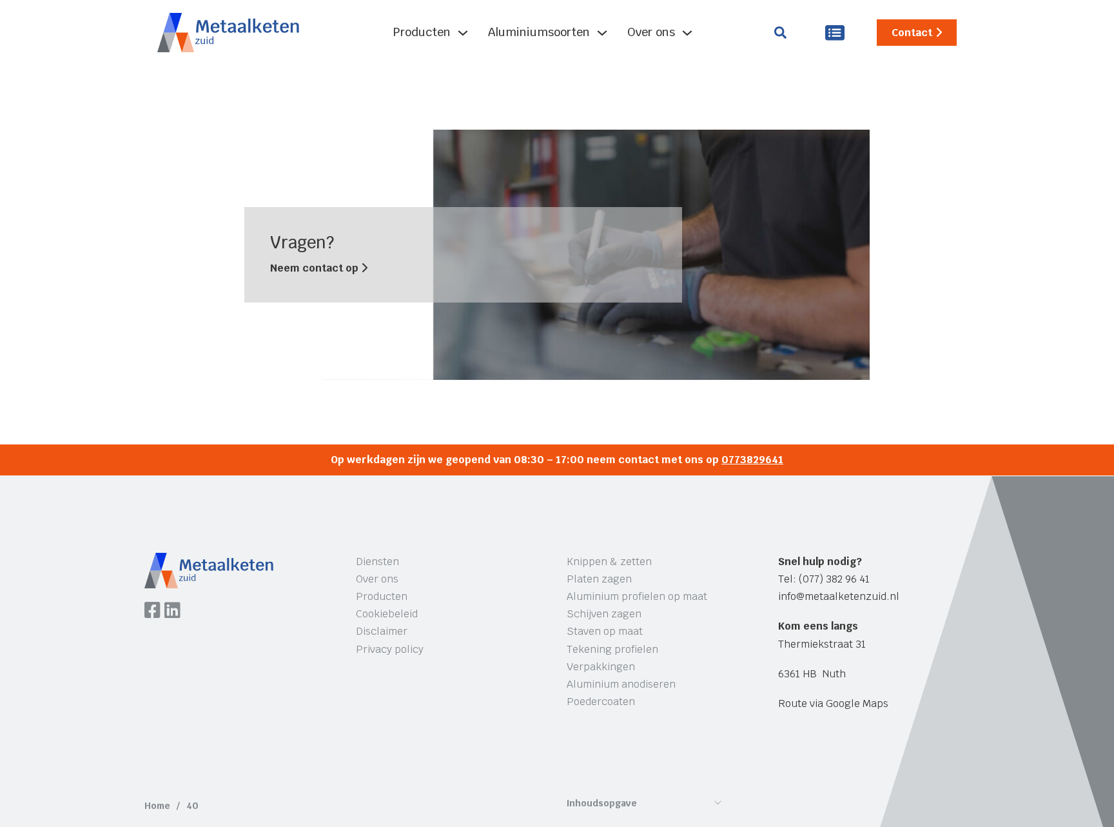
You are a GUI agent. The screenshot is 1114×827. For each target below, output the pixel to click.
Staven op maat (605, 631)
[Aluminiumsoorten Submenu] (602, 33)
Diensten (377, 561)
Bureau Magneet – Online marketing (340, 758)
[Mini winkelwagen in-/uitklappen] (835, 32)
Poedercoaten (601, 701)
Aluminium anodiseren (621, 684)
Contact (912, 32)
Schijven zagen (604, 614)
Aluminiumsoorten (539, 32)
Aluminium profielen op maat (637, 596)
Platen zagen (599, 579)
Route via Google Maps (833, 703)
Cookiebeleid (387, 614)
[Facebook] (152, 611)
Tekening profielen (612, 649)
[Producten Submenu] (463, 33)
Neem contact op (315, 268)
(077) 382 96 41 (834, 579)
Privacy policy (390, 649)
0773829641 (752, 459)
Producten (422, 32)
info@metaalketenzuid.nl (838, 596)
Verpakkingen (601, 666)
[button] (644, 806)
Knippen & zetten (609, 561)
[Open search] (780, 32)
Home (157, 806)
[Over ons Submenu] (687, 33)
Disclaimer (381, 631)
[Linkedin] (172, 611)
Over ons (651, 32)
